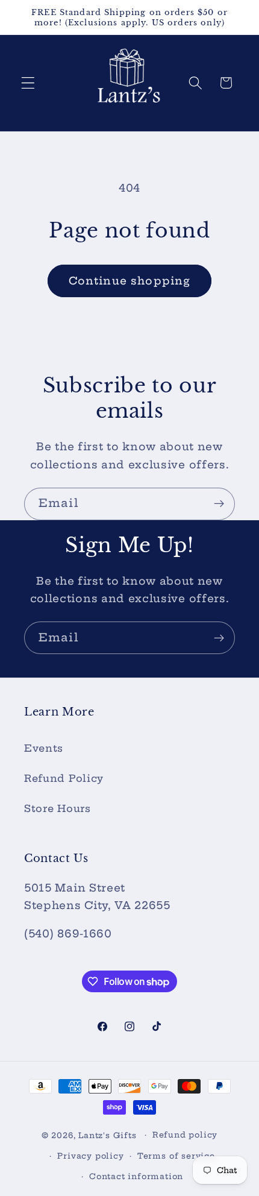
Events (43, 748)
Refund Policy (64, 778)
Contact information (136, 1176)
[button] (28, 83)
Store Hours (57, 808)
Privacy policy (90, 1155)
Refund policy (184, 1134)
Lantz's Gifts (107, 1134)
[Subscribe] (219, 504)
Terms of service (176, 1155)
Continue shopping (130, 281)
